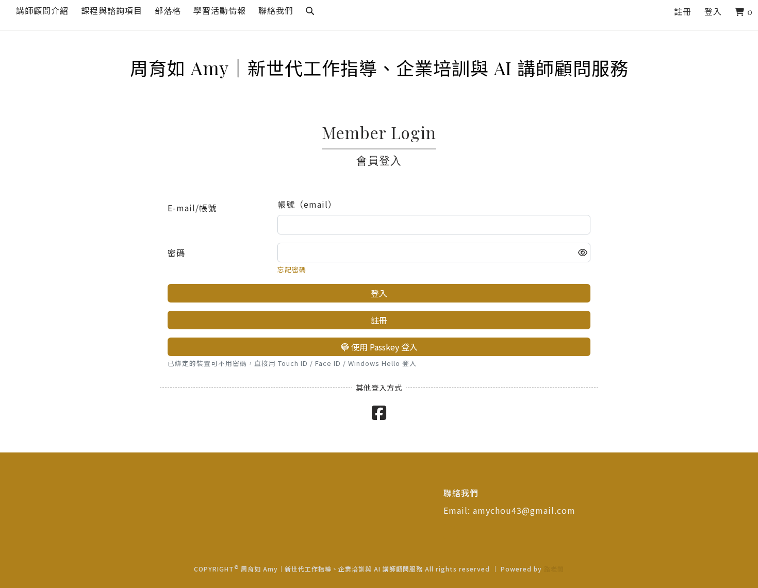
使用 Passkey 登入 (383, 347)
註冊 (682, 11)
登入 (713, 11)
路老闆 (554, 568)
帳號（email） (307, 204)
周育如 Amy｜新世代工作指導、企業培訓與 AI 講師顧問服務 (379, 68)
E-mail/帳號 (192, 207)
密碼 (176, 252)
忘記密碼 (291, 269)
